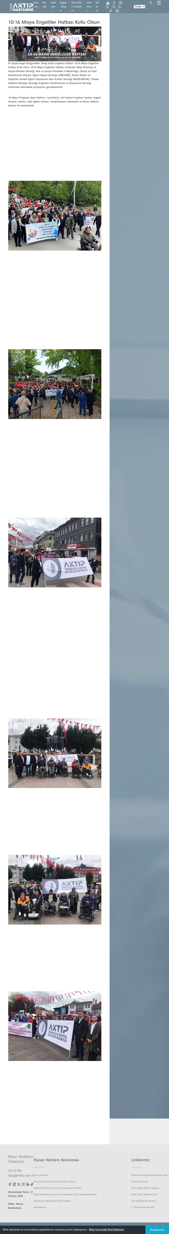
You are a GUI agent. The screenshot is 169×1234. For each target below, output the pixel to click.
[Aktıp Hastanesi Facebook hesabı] (9, 1184)
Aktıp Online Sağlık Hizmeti (144, 1194)
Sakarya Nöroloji (139, 1181)
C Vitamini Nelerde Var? (143, 1207)
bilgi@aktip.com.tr (21, 1175)
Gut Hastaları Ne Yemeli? (143, 1201)
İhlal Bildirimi (40, 1207)
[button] (106, 1229)
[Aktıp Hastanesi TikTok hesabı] (32, 1184)
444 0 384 (15, 1170)
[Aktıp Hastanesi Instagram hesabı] (14, 1184)
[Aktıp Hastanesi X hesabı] (18, 1184)
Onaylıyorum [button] (157, 1229)
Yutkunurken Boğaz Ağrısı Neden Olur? (150, 1175)
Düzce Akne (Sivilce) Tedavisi (145, 1188)
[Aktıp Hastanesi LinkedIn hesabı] (27, 1184)
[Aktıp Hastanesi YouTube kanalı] (23, 1184)
